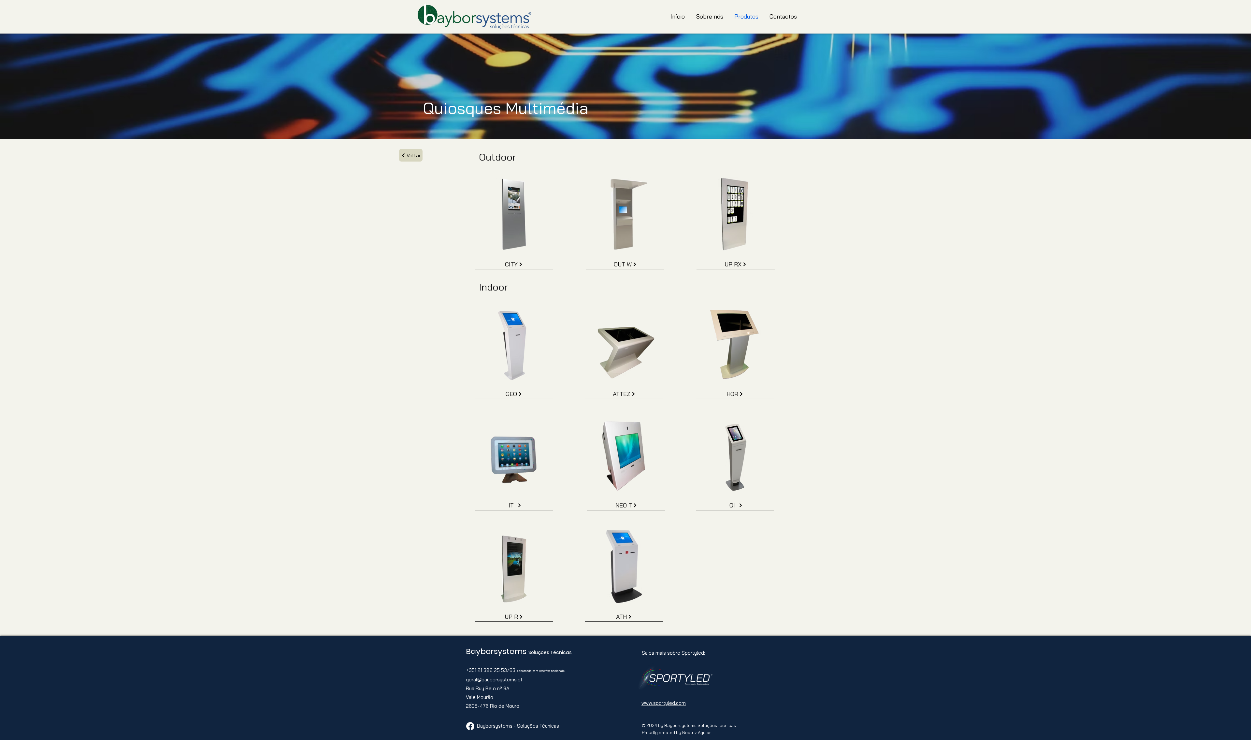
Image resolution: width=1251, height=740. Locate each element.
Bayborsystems (497, 651)
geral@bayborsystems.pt (494, 679)
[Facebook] (470, 726)
